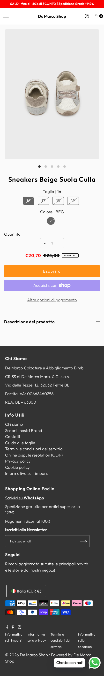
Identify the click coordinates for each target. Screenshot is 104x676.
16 (28, 200)
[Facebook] (7, 627)
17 (43, 200)
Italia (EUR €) (29, 590)
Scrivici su (24, 497)
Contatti (12, 436)
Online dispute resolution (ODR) (34, 454)
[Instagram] (19, 627)
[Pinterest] (13, 627)
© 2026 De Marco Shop (26, 654)
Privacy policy (18, 461)
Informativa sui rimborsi (27, 473)
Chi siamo (14, 424)
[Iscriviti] (84, 541)
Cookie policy (17, 467)
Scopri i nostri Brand (23, 430)
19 (73, 200)
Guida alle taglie (20, 442)
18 (58, 200)
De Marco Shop (52, 16)
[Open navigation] (6, 16)
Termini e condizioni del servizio (34, 448)
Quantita (12, 234)
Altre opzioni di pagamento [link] (52, 299)
